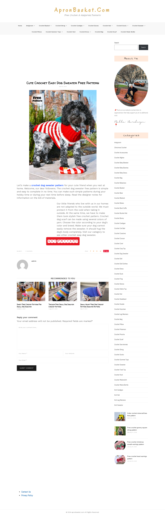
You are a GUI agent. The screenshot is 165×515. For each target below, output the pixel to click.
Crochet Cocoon (119, 238)
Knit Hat (117, 395)
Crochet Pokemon (120, 329)
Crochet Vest (71, 32)
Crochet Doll (118, 259)
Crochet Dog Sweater (121, 254)
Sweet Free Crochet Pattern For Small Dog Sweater (29, 305)
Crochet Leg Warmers (121, 314)
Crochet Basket (119, 188)
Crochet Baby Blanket (121, 163)
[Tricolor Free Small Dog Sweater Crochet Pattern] (63, 291)
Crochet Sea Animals (121, 344)
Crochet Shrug (60, 25)
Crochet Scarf (112, 32)
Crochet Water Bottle (128, 32)
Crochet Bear (118, 193)
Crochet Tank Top (120, 370)
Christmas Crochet (120, 147)
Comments (28, 251)
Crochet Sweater (138, 25)
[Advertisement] (63, 61)
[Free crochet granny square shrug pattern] (120, 430)
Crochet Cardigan (76, 25)
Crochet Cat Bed (119, 228)
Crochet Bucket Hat (120, 213)
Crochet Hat (107, 25)
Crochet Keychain (120, 309)
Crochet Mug (118, 319)
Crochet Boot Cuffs (120, 208)
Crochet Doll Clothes (121, 264)
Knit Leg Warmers (120, 400)
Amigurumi (29, 25)
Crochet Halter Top (120, 289)
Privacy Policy (27, 495)
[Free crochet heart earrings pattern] (120, 459)
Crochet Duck (118, 274)
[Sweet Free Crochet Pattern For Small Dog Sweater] (31, 291)
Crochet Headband (120, 299)
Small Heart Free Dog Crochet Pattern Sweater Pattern (92, 305)
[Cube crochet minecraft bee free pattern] (120, 416)
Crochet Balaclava (120, 183)
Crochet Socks (121, 25)
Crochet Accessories (121, 153)
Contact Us (26, 491)
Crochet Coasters (120, 233)
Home (20, 25)
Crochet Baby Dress (120, 173)
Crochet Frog (118, 279)
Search (116, 43)
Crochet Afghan (119, 158)
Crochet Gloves (93, 25)
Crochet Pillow (37, 32)
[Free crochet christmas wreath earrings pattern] (120, 445)
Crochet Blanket (44, 25)
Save (107, 251)
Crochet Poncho (119, 334)
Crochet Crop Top (119, 248)
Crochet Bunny (119, 218)
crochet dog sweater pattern (47, 185)
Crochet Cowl (118, 243)
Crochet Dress (84, 32)
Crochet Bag (99, 32)
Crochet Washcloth (120, 380)
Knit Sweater (118, 405)
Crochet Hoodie (119, 304)
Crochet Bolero (119, 203)
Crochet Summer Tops (53, 32)
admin (19, 251)
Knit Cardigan (118, 390)
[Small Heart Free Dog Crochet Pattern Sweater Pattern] (94, 291)
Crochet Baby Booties (121, 168)
